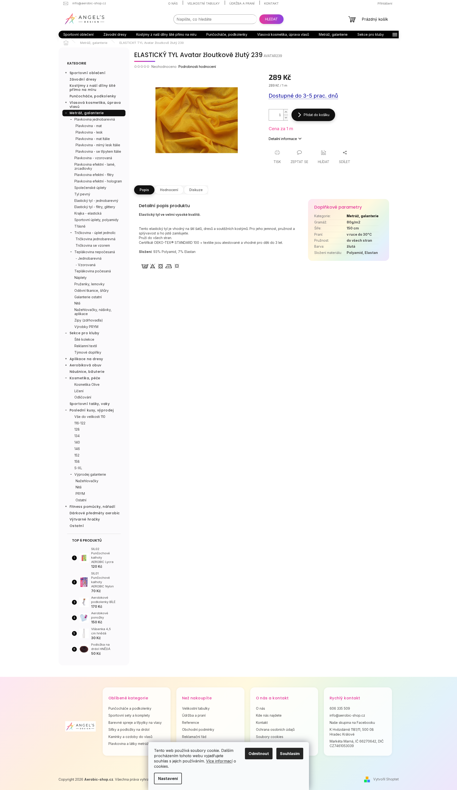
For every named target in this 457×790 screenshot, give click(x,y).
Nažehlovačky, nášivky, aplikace (93, 312)
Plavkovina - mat (89, 126)
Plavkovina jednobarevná (94, 119)
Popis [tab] (144, 190)
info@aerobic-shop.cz (347, 715)
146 (77, 449)
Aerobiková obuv (85, 365)
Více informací (219, 761)
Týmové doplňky (87, 352)
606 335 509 (340, 708)
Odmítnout (259, 753)
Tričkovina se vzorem (93, 245)
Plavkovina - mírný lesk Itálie (98, 145)
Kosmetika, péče (85, 378)
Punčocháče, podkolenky (93, 96)
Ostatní (81, 500)
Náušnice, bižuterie (87, 371)
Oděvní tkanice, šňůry (91, 290)
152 (76, 455)
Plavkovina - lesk (89, 132)
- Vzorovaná (85, 265)
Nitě (77, 303)
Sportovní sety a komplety (129, 715)
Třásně (79, 226)
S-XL (78, 468)
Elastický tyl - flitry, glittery (94, 207)
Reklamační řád (194, 737)
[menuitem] (78, 34)
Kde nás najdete (269, 715)
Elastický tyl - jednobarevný (96, 201)
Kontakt (271, 3)
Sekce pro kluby (84, 333)
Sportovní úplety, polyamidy (96, 220)
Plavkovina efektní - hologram (98, 181)
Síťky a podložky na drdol (128, 729)
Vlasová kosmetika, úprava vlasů (95, 104)
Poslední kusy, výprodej (92, 410)
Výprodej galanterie (90, 474)
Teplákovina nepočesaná (94, 252)
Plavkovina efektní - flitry (94, 175)
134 (77, 436)
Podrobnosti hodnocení (197, 66)
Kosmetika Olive (87, 384)
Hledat (271, 19)
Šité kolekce (84, 339)
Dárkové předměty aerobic (95, 513)
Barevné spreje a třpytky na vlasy (135, 722)
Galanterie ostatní (88, 297)
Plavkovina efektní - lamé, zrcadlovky (94, 166)
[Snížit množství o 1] (285, 117)
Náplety (80, 277)
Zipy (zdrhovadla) (88, 320)
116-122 (79, 423)
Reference (190, 722)
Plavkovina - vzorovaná (93, 158)
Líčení (78, 391)
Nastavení (168, 778)
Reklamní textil (85, 346)
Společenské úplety (90, 188)
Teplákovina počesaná (92, 271)
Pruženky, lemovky (89, 284)
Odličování (82, 397)
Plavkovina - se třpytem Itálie (98, 151)
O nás (173, 3)
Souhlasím (290, 753)
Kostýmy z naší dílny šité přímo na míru (93, 87)
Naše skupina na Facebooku (352, 722)
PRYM (80, 494)
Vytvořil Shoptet (386, 779)
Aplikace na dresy (86, 359)
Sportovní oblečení (88, 72)
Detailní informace (283, 139)
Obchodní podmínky (198, 729)
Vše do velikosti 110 (89, 417)
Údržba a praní (242, 3)
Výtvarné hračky (85, 519)
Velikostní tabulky (203, 3)
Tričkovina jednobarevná (95, 239)
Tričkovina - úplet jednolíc (95, 233)
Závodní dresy (83, 79)
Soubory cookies (269, 737)
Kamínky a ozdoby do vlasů (130, 737)
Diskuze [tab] (196, 190)
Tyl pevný (82, 194)
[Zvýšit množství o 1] (285, 112)
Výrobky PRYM (86, 327)
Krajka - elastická (87, 213)
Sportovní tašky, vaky (90, 403)
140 (77, 442)
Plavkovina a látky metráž (128, 744)
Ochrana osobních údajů (275, 729)
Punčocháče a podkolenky (129, 708)
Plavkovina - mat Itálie (93, 139)
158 (77, 461)
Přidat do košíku (316, 115)
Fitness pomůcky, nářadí (92, 506)
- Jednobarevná (88, 258)
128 (77, 429)
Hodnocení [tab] (169, 190)
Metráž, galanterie (87, 113)
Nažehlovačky (87, 481)
